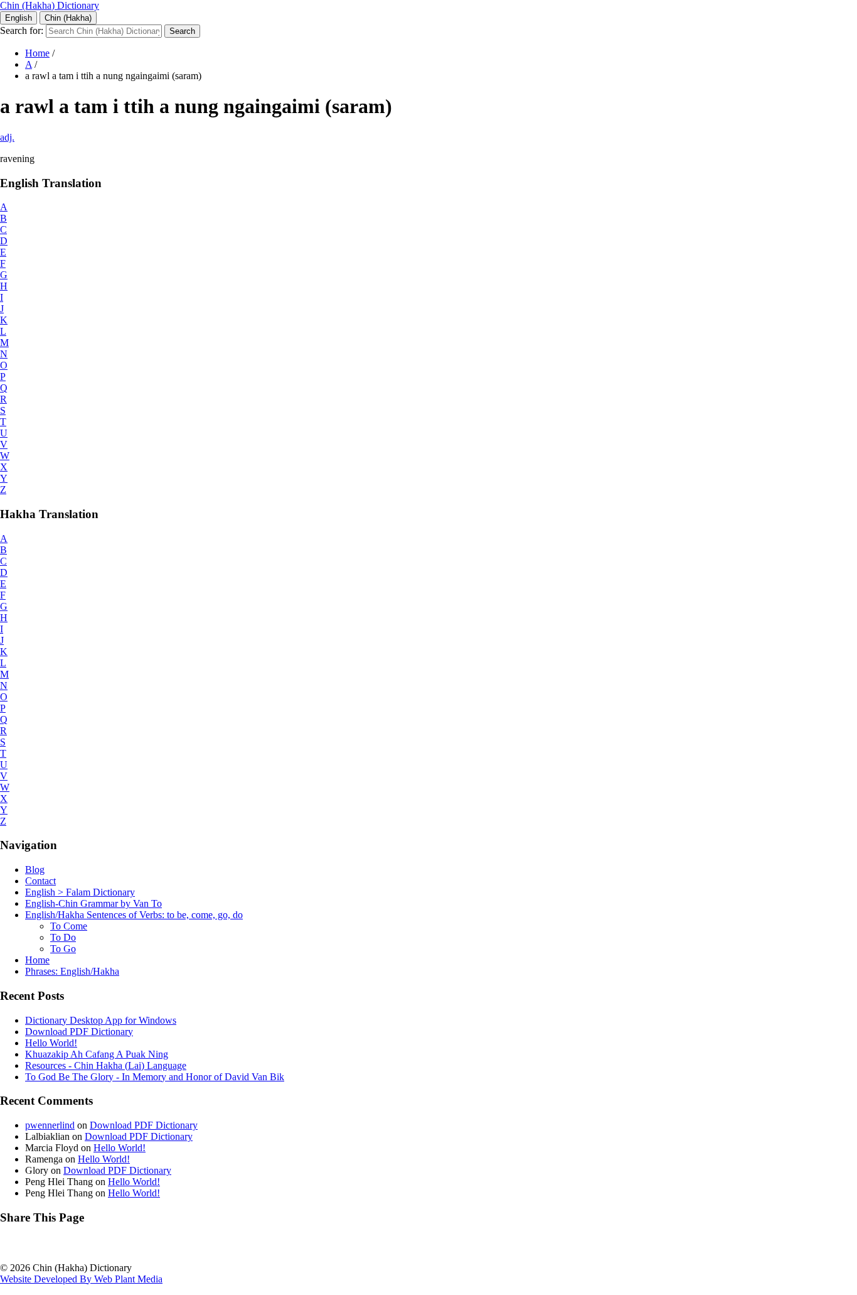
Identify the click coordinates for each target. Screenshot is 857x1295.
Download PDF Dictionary (79, 1031)
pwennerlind (50, 1125)
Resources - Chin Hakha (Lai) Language (105, 1065)
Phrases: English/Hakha (72, 971)
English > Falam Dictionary (80, 892)
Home (37, 53)
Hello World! (51, 1043)
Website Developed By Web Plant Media (81, 1279)
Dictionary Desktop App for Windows (100, 1020)
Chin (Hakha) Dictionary (49, 5)
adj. (7, 137)
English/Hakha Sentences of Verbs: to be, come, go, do (134, 914)
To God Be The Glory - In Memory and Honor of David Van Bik (154, 1076)
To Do (63, 937)
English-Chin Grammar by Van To (93, 903)
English (18, 18)
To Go (63, 948)
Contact (40, 880)
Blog (35, 869)
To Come (68, 926)
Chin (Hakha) (68, 18)
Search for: (21, 30)
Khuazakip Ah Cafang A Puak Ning (96, 1054)
